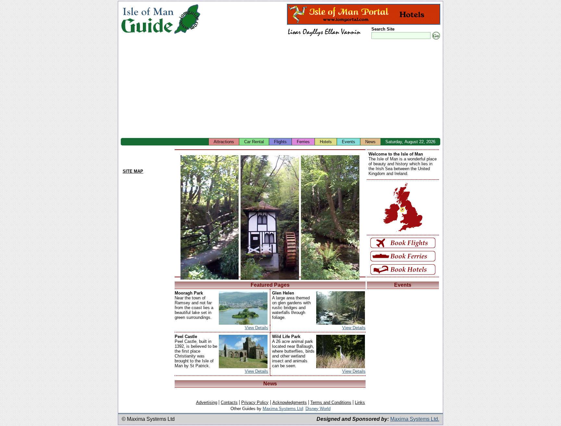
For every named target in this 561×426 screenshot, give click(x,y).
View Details (256, 327)
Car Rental (254, 141)
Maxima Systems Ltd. (414, 419)
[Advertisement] (315, 89)
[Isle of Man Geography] (187, 34)
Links (360, 402)
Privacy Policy (254, 402)
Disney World (317, 408)
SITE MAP (133, 171)
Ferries (303, 141)
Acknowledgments (289, 402)
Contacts (229, 402)
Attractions (224, 141)
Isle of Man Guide (147, 19)
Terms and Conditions (330, 402)
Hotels (326, 141)
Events (348, 141)
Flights (280, 141)
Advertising (206, 402)
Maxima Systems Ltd (283, 408)
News (370, 141)
